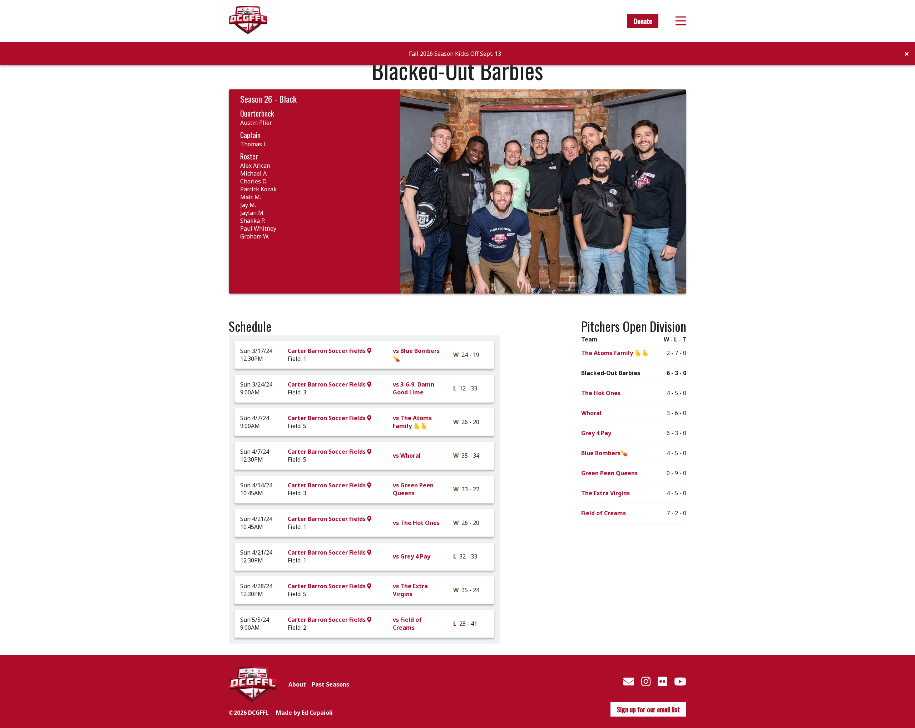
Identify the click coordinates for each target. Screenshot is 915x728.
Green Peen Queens (609, 473)
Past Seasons (330, 684)
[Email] (628, 681)
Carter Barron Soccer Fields (327, 351)
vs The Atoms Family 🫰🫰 (412, 422)
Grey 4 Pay (596, 433)
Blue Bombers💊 (604, 453)
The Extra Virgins (605, 493)
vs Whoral (407, 455)
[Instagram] (646, 681)
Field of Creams (603, 513)
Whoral (591, 413)
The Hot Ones (600, 393)
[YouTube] (680, 681)
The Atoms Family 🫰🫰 (615, 353)
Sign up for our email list (648, 709)
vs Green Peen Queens (413, 489)
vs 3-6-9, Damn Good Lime (413, 388)
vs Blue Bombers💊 (416, 355)
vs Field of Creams (407, 623)
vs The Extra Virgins (410, 590)
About (297, 684)
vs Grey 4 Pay (411, 556)
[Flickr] (662, 681)
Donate (643, 21)
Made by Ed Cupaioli (304, 713)
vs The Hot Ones (416, 523)
